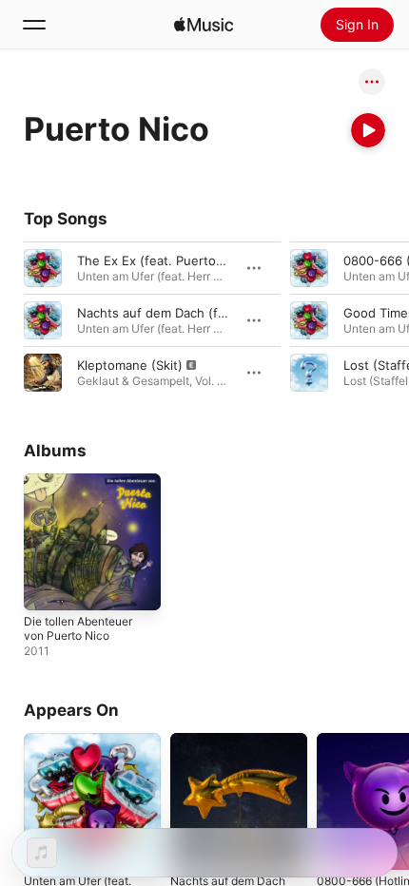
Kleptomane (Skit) (130, 365)
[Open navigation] (34, 25)
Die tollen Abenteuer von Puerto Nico (78, 628)
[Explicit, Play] (43, 373)
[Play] (368, 130)
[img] (203, 24)
